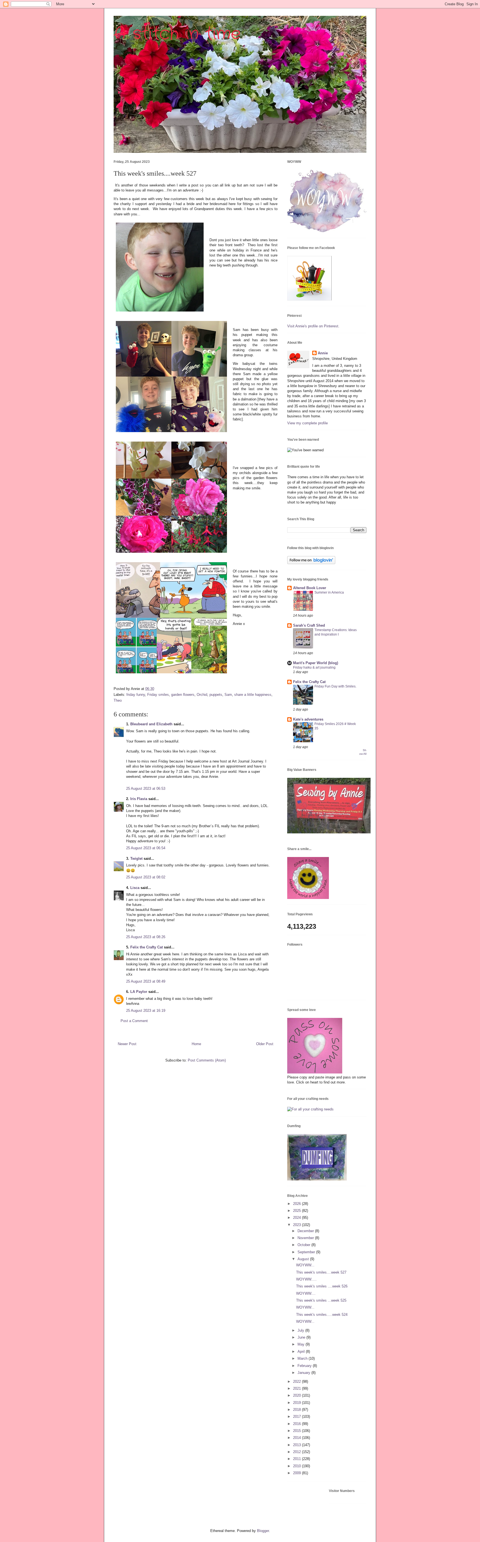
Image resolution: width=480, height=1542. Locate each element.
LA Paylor (138, 992)
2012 (297, 1452)
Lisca (134, 888)
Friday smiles (158, 694)
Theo (118, 700)
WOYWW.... (306, 1293)
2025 (297, 1211)
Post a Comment (134, 1021)
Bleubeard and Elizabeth (151, 724)
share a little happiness (252, 694)
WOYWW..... (306, 1279)
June (302, 1337)
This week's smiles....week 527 (321, 1272)
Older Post (264, 1044)
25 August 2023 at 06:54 (145, 848)
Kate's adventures (308, 719)
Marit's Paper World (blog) (315, 663)
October (304, 1245)
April (302, 1351)
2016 (297, 1424)
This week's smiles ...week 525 (321, 1300)
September (307, 1252)
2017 (297, 1416)
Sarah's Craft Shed (309, 625)
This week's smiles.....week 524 (322, 1314)
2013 (297, 1445)
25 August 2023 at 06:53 (145, 788)
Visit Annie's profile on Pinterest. (313, 326)
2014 (297, 1438)
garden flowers (182, 694)
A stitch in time (177, 34)
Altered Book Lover (309, 588)
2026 (297, 1204)
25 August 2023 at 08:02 (145, 877)
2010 (297, 1466)
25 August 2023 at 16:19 (145, 1010)
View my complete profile (307, 423)
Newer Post (127, 1044)
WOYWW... (305, 1265)
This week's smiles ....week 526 (322, 1286)
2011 (297, 1459)
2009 (297, 1473)
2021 (297, 1388)
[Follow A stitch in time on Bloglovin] (311, 563)
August (304, 1259)
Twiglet (136, 858)
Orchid (202, 694)
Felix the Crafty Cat (146, 947)
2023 (297, 1225)
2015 (297, 1431)
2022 (297, 1381)
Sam (228, 694)
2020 (297, 1395)
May (302, 1344)
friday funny (135, 694)
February (305, 1366)
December (306, 1231)
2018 (297, 1410)
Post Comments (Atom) (207, 1060)
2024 (297, 1217)
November (306, 1238)
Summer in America (329, 592)
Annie (323, 353)
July (301, 1330)
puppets (215, 694)
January (304, 1373)
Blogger (263, 1531)
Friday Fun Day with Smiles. (335, 686)
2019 (297, 1403)
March (303, 1358)
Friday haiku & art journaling (314, 667)
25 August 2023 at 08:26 (145, 937)
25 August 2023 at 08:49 (145, 981)
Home (196, 1044)
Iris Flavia (138, 799)
